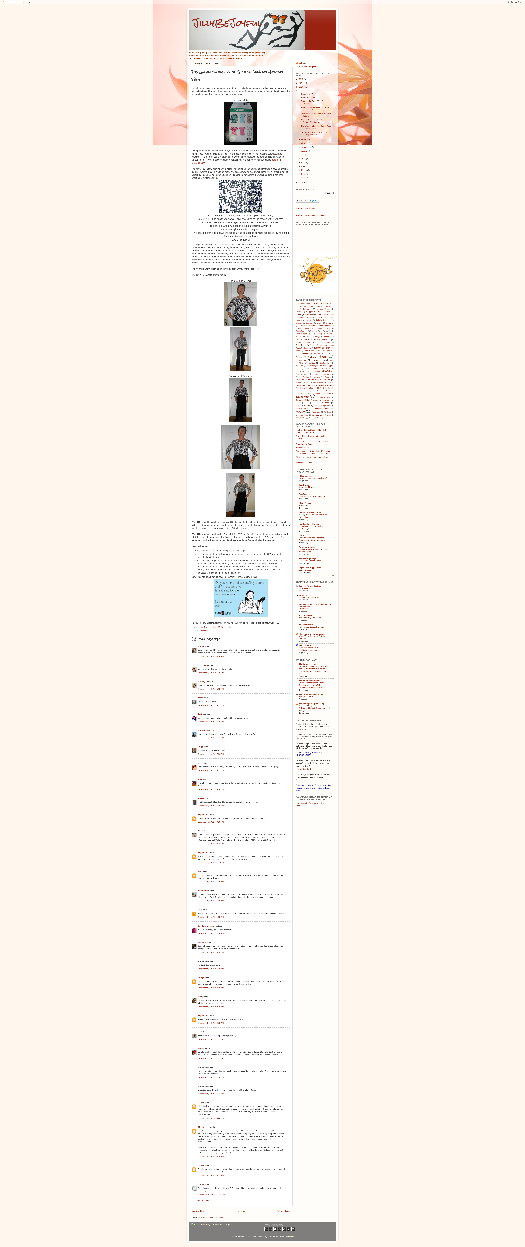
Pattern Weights (312, 366)
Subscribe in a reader (305, 209)
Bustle (298, 314)
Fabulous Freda (316, 331)
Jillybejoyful (203, 814)
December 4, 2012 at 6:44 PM (211, 738)
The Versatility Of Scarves (310, 618)
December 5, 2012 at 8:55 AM (211, 988)
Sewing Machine (302, 382)
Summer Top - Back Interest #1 (312, 496)
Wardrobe (327, 412)
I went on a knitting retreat (310, 561)
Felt (312, 334)
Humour (326, 340)
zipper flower (301, 418)
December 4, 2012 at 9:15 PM (211, 822)
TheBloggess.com (307, 664)
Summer (320, 397)
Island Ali (319, 342)
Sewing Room (318, 382)
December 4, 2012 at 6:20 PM (211, 721)
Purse (307, 371)
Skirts (321, 391)
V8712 (327, 403)
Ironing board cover (304, 342)
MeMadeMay (301, 360)
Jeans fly (322, 345)
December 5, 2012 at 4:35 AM (211, 917)
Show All (331, 576)
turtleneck (316, 403)
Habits (308, 339)
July (303, 155)
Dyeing (319, 328)
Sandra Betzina (302, 377)
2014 (301, 83)
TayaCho (271, 1237)
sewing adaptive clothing (319, 380)
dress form (309, 328)
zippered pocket (314, 418)
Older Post (283, 1211)
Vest (315, 406)
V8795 (307, 405)
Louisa (201, 1048)
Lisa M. (201, 1102)
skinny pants (311, 391)
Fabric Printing (301, 331)
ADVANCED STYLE (307, 595)
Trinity (201, 996)
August (304, 151)
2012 (301, 91)
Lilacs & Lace (305, 503)
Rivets (315, 374)
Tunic (307, 403)
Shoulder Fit (314, 388)
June (303, 159)
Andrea (201, 646)
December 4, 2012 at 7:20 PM (211, 754)
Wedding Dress (302, 415)
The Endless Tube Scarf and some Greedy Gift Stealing (316, 121)
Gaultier (299, 340)
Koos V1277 (309, 351)
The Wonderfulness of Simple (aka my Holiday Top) (316, 127)
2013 (301, 87)
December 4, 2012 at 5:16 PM (211, 656)
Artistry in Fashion (320, 303)
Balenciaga (307, 309)
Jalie (328, 342)
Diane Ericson (325, 326)
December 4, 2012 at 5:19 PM (211, 673)
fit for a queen (305, 476)
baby (320, 306)
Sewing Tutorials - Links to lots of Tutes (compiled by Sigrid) (313, 443)
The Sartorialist (306, 625)
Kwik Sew (321, 351)
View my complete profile (307, 67)
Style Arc (302, 396)
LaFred (331, 351)
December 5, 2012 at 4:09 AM (211, 901)
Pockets (299, 371)
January (305, 178)
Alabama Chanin (302, 303)
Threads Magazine (304, 463)
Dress (298, 328)
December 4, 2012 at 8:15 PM (211, 770)
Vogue (300, 411)
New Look (204, 630)
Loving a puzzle (305, 570)
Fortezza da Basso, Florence (311, 627)
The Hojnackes (205, 681)
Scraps (327, 377)
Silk (324, 388)
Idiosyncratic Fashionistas (311, 634)
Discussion (303, 609)
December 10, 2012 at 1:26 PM (211, 1195)
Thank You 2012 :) (309, 97)
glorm (200, 763)
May (303, 162)
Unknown (303, 63)
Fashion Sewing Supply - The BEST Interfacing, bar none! (311, 431)
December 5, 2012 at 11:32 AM (211, 1039)
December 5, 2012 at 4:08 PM (211, 1093)
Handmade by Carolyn (309, 524)
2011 (301, 182)
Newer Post (198, 1211)
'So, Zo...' (303, 535)
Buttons (320, 314)
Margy (200, 746)
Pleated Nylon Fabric (321, 368)
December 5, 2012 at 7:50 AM (211, 969)
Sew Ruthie (304, 485)
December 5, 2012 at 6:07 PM (211, 1175)
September (306, 147)
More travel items (306, 487)
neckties (311, 363)
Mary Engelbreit (304, 768)
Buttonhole (309, 315)
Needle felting (325, 363)
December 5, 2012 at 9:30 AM (211, 1007)
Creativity (330, 323)
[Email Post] (230, 627)
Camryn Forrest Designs (310, 586)
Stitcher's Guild (302, 447)
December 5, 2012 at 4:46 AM (211, 933)
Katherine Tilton (322, 347)
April (303, 166)
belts (328, 309)
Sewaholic (300, 380)
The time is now (306, 697)
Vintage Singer (322, 408)
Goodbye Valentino (207, 926)
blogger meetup (313, 312)
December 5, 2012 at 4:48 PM (211, 1118)
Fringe (317, 337)
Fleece (307, 336)
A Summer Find (305, 505)
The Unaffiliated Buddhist (311, 694)
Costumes (309, 323)
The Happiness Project (309, 680)
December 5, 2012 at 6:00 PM (211, 1156)
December (306, 94)
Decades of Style (307, 325)
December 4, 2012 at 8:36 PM (211, 806)
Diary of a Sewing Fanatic (311, 512)
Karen (200, 698)
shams (201, 798)
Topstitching (326, 400)
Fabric (328, 328)
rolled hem (326, 374)
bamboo (320, 309)
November (306, 139)
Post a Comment (202, 1200)
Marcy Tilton (316, 356)
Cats (301, 317)
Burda (328, 312)
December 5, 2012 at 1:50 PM (211, 1077)
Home (241, 1211)
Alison (201, 779)
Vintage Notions (302, 408)
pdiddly (201, 1032)
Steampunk (327, 393)
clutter (309, 320)
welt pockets (317, 415)
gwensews (203, 942)
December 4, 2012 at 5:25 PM (211, 689)
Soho (309, 393)
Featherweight (301, 334)
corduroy (299, 323)
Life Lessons (303, 353)
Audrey (201, 1184)
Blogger (290, 1237)
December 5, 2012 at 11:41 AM (211, 1058)
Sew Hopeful (203, 890)
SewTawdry (304, 494)
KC (199, 831)
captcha (330, 315)
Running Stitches (307, 547)
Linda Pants (317, 353)
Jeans (312, 345)
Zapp (329, 415)
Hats (318, 340)
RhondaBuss (204, 730)
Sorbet (317, 393)
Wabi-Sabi (316, 412)
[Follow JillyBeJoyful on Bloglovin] (308, 202)
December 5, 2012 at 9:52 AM (211, 1023)
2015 (301, 79)
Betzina (299, 312)
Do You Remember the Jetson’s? (313, 478)
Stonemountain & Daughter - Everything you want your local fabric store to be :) (313, 452)
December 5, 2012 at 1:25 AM (211, 882)
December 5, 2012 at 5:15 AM (211, 952)
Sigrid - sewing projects (310, 568)
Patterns (324, 366)
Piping (306, 368)
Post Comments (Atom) (213, 1218)
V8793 (298, 406)
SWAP (328, 397)
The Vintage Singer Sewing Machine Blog (311, 705)
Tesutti (315, 400)
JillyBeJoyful (227, 23)
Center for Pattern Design (318, 317)
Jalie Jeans (301, 345)
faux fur (328, 331)
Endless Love (304, 588)
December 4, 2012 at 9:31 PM (211, 844)
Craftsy (319, 323)
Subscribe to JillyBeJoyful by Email (311, 216)
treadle (298, 403)
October (305, 143)
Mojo (332, 360)
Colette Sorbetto (323, 320)
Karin (200, 871)
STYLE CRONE (305, 615)
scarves (317, 377)
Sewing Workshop (326, 385)
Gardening (327, 337)
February (305, 174)
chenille (299, 320)
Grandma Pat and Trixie (309, 597)
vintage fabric (326, 406)
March (304, 170)
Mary (200, 910)
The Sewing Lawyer (308, 558)
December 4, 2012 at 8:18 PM (211, 789)
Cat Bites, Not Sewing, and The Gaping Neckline (314, 133)
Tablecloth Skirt (302, 400)
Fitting (319, 334)
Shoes (302, 388)
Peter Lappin (204, 665)
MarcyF (201, 977)
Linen (327, 353)
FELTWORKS (305, 645)
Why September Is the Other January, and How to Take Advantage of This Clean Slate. (312, 685)
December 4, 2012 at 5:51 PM (211, 705)
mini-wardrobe (318, 360)
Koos (298, 351)
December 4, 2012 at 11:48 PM (211, 863)
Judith (201, 714)
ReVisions (316, 371)
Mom (301, 363)
